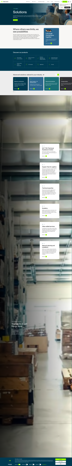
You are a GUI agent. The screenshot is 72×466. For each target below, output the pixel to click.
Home (14, 8)
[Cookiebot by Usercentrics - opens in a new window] (10, 464)
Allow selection (61, 461)
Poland (62, 7)
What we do (28, 1)
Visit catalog (65, 1)
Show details (44, 464)
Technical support (57, 1)
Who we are (34, 1)
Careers (48, 1)
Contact (52, 1)
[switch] (27, 464)
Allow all (61, 459)
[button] (58, 75)
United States (67, 7)
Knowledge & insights (41, 1)
